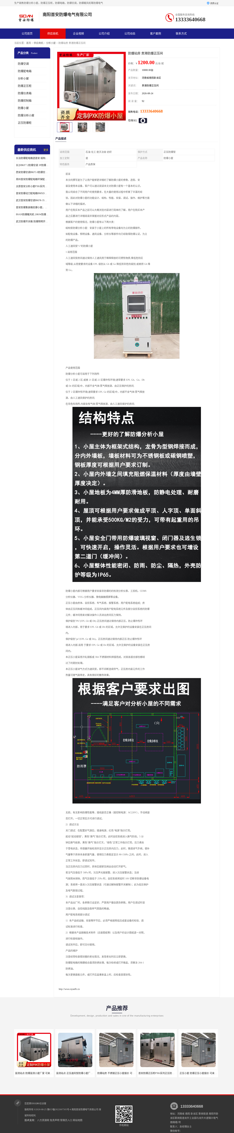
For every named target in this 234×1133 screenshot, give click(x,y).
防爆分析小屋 (26, 115)
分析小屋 (51, 43)
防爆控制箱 (25, 100)
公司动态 (129, 33)
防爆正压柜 (25, 85)
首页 (28, 43)
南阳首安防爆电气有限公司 (85, 1109)
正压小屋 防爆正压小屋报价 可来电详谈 (159, 1073)
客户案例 (155, 33)
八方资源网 (43, 1120)
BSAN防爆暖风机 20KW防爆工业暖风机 (32, 214)
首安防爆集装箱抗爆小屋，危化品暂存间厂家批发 (32, 207)
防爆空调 (23, 63)
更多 (46, 150)
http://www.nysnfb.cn (69, 989)
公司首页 (27, 33)
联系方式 (181, 33)
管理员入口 (66, 1120)
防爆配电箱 (25, 71)
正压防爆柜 (25, 122)
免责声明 (54, 1120)
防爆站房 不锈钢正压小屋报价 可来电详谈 (78, 1073)
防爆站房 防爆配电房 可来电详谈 (198, 1073)
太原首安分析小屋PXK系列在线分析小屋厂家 (32, 186)
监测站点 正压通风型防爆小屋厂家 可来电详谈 (39, 1073)
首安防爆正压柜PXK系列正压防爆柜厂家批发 (121, 1073)
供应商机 (52, 33)
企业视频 (78, 33)
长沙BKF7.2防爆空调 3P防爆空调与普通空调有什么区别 (32, 165)
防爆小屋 (23, 108)
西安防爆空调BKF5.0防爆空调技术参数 (32, 172)
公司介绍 (104, 33)
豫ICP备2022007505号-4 (59, 1109)
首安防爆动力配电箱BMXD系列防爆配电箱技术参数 (32, 193)
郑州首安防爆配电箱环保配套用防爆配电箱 (32, 179)
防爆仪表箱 (25, 93)
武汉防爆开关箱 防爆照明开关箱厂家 (32, 221)
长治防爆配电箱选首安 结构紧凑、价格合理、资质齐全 (32, 158)
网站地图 (77, 1120)
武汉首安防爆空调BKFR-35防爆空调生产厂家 (32, 200)
